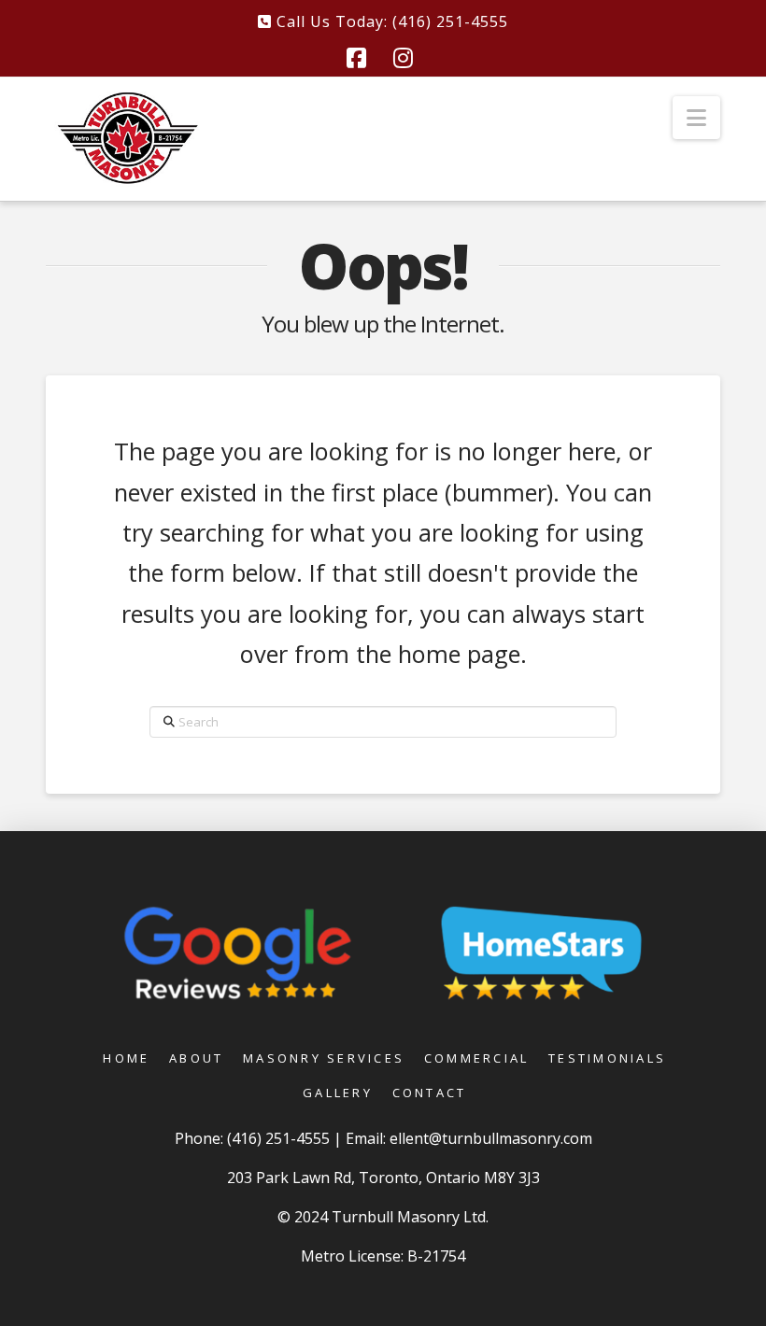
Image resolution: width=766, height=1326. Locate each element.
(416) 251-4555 (280, 1138)
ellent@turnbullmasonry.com (491, 1138)
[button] (696, 117)
